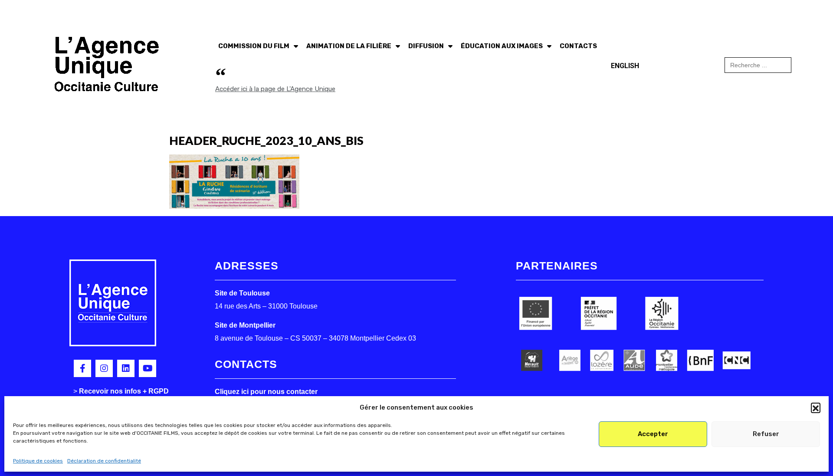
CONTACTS (578, 46)
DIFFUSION (426, 46)
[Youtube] (147, 368)
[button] (815, 407)
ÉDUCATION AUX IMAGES (502, 46)
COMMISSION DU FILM (253, 46)
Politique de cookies (38, 461)
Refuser (766, 434)
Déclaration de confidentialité (104, 461)
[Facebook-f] (82, 368)
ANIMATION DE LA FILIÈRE (348, 46)
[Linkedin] (125, 368)
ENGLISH (625, 66)
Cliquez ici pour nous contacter (266, 391)
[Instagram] (104, 368)
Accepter (653, 434)
